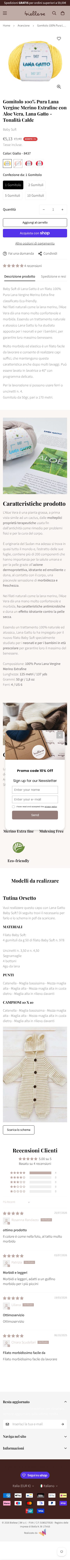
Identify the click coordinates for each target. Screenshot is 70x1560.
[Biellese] (35, 13)
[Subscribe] (62, 1424)
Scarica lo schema (18, 1130)
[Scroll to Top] (63, 1539)
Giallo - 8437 (7, 163)
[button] (62, 13)
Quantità (9, 209)
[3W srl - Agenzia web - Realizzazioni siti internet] (42, 1535)
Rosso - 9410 (28, 163)
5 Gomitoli (12, 195)
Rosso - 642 (39, 163)
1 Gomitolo (13, 185)
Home (6, 26)
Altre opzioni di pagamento (35, 243)
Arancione (24, 26)
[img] (13, 1213)
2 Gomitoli (35, 185)
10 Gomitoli (35, 195)
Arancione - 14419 (18, 163)
